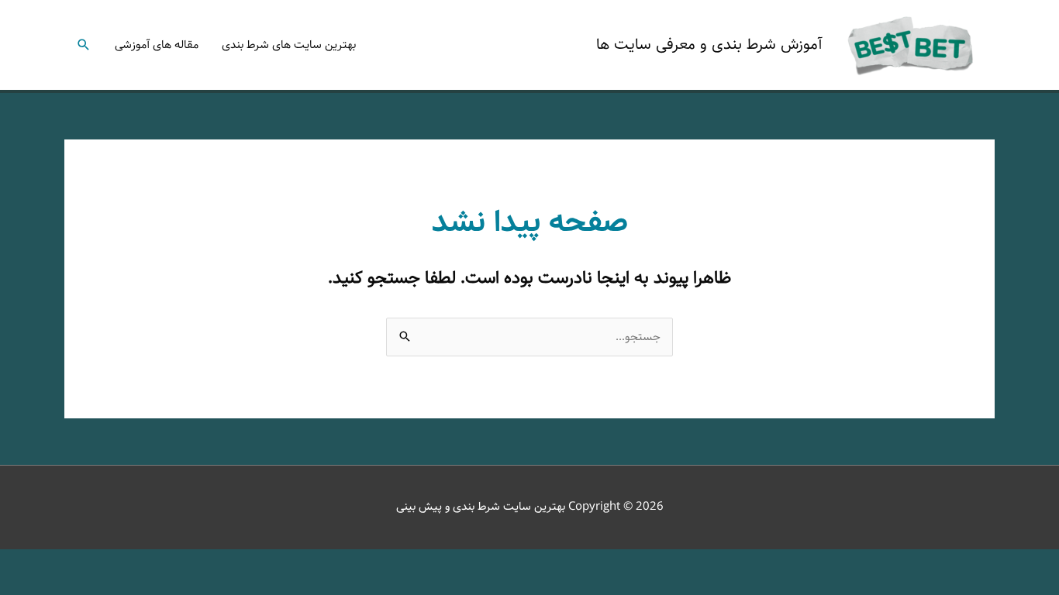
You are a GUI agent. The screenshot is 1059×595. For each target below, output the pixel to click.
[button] (83, 45)
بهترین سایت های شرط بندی (289, 45)
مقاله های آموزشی (156, 45)
